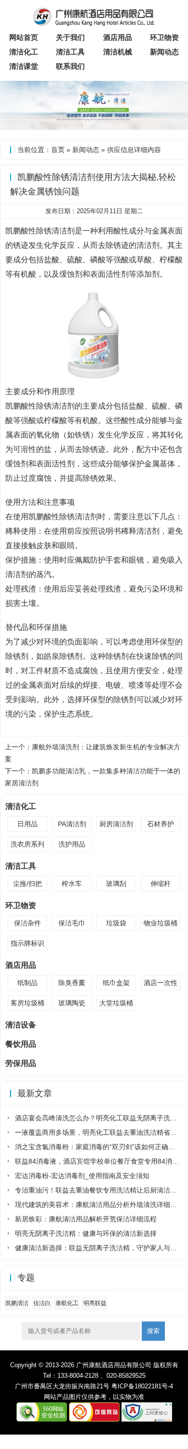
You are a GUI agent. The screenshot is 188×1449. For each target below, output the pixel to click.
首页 (58, 150)
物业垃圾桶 (160, 923)
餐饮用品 (20, 1044)
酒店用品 (117, 37)
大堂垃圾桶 (116, 1003)
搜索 (153, 1330)
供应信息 (120, 150)
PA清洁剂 (72, 824)
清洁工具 (70, 52)
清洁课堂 (23, 66)
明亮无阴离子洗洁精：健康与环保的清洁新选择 (86, 1233)
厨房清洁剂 (116, 824)
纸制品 (27, 983)
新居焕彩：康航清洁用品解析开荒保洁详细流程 (86, 1219)
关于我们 (70, 37)
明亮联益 (95, 1303)
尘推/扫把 (27, 883)
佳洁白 (42, 1303)
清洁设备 (20, 1025)
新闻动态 (164, 52)
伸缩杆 (160, 883)
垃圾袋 (116, 923)
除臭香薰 (71, 983)
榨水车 (72, 883)
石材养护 (160, 824)
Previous (9, 99)
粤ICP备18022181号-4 (142, 1386)
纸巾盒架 (116, 983)
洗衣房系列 (27, 844)
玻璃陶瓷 (71, 1003)
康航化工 (67, 1303)
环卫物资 (164, 37)
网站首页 (23, 37)
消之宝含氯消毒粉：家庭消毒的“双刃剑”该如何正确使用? (100, 1147)
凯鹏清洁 (16, 1303)
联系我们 (70, 66)
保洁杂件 (27, 923)
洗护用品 (71, 844)
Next (179, 99)
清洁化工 (23, 52)
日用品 (27, 824)
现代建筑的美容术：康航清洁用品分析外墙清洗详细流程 (99, 1204)
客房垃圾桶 (27, 1003)
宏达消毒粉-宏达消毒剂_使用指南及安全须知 (82, 1176)
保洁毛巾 (71, 923)
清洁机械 (117, 52)
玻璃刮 (116, 883)
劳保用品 (20, 1063)
